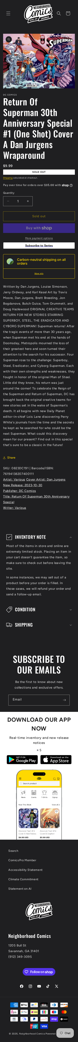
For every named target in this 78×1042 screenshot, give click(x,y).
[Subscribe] (64, 700)
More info (39, 273)
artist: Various (14, 479)
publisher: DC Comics (19, 491)
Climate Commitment (23, 879)
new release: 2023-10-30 (22, 485)
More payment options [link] (39, 238)
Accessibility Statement (25, 870)
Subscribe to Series (39, 245)
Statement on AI (20, 889)
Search (13, 851)
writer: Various (14, 508)
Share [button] (11, 457)
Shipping (8, 177)
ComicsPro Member (22, 860)
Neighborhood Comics (32, 1033)
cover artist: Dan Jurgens (46, 479)
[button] (8, 13)
